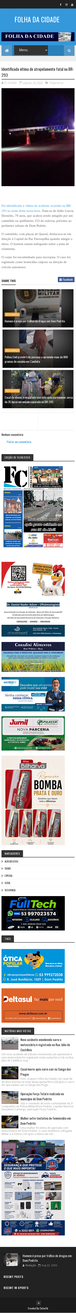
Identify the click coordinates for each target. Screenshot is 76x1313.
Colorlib (44, 1308)
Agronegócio (11, 861)
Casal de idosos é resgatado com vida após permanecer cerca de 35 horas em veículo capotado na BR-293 (39, 399)
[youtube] (72, 4)
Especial (8, 875)
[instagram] (66, 4)
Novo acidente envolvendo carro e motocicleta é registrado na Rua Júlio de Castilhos (45, 1044)
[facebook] (60, 4)
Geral (7, 883)
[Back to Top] (38, 1303)
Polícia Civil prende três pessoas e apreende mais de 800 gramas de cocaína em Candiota (36, 359)
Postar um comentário (19, 441)
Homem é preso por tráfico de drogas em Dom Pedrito (35, 321)
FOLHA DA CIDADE (37, 19)
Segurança (56, 83)
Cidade (8, 868)
